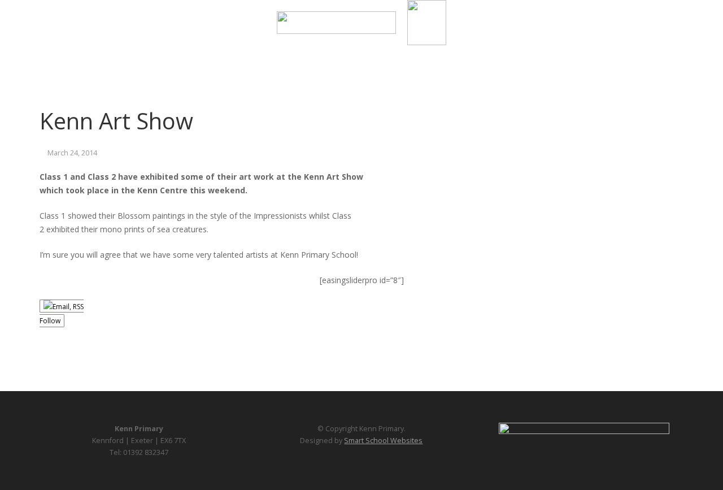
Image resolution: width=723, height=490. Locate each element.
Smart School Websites (383, 440)
